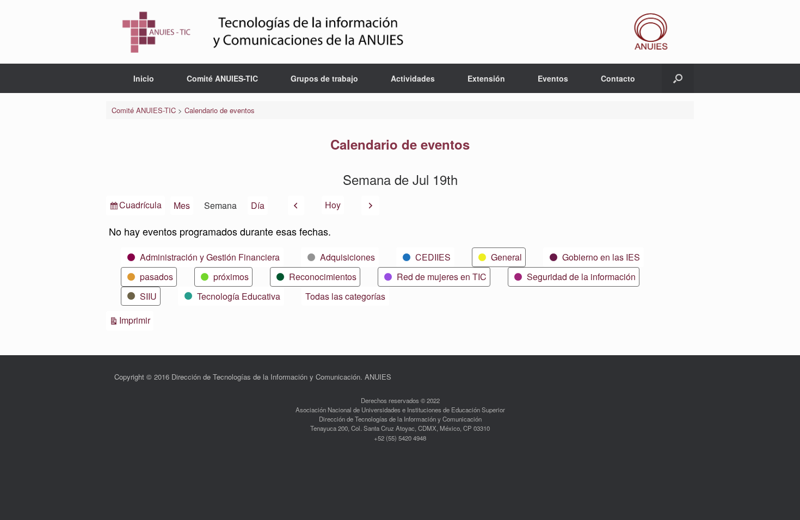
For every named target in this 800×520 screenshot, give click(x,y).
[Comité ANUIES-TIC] (400, 31)
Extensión (486, 78)
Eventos (553, 78)
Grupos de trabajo (324, 78)
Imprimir (136, 319)
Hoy (333, 205)
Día (257, 205)
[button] (678, 78)
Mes (182, 205)
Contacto (618, 78)
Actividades (413, 78)
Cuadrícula (140, 206)
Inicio (143, 78)
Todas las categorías (345, 296)
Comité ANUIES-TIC (222, 78)
